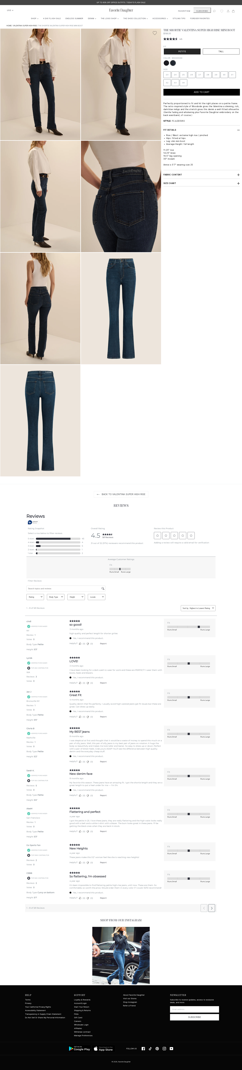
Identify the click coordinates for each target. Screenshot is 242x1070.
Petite (182, 51)
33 (175, 83)
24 (175, 75)
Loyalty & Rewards (82, 1000)
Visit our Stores (130, 998)
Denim (92, 18)
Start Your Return (81, 1007)
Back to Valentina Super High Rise (123, 494)
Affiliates (78, 1028)
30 (224, 75)
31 (232, 75)
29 (216, 75)
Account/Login (80, 1003)
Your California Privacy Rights (38, 1007)
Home (9, 26)
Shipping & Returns (82, 1010)
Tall (221, 51)
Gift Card (78, 1018)
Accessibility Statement (35, 1010)
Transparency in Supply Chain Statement (43, 1014)
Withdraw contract (82, 1032)
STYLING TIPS (179, 18)
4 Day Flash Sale (52, 18)
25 (183, 75)
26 (191, 75)
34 (183, 83)
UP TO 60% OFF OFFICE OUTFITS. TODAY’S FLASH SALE (121, 2)
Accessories (161, 18)
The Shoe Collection (136, 18)
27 (199, 75)
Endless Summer (74, 18)
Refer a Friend (129, 1006)
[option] (121, 2)
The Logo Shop (110, 18)
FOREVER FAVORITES (200, 18)
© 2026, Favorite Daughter (121, 1062)
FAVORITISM (184, 11)
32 (167, 83)
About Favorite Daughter (134, 995)
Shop (35, 18)
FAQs (76, 1014)
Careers (77, 1021)
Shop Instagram (130, 1002)
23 (167, 75)
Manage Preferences (83, 1035)
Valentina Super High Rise (25, 26)
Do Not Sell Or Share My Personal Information (45, 1018)
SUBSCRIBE (202, 11)
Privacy (28, 1003)
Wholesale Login (81, 1025)
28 (208, 75)
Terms (28, 1000)
